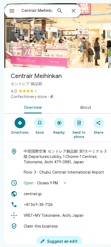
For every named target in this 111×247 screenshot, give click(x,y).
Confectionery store (29, 96)
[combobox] (37, 10)
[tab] (31, 106)
